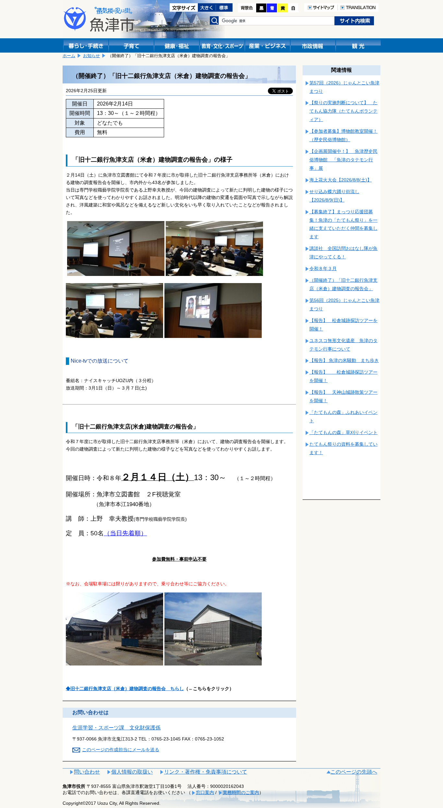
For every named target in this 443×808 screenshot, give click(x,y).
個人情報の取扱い (132, 772)
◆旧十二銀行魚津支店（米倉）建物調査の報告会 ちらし (125, 688)
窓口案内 (205, 792)
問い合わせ (87, 772)
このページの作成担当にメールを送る (120, 749)
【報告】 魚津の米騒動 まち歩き (344, 360)
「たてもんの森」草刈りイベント (343, 432)
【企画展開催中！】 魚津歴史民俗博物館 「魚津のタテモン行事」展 (343, 160)
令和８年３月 (323, 268)
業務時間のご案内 (241, 792)
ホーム (69, 55)
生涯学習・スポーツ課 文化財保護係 (116, 727)
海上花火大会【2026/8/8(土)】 (340, 179)
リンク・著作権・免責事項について (205, 772)
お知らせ (91, 55)
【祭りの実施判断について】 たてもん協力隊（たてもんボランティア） (343, 111)
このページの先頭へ (353, 772)
